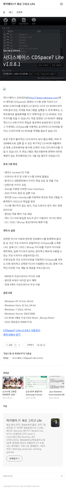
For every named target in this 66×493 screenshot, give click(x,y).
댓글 (5, 406)
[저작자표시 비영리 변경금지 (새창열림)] (41, 345)
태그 (11, 12)
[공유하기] (15, 345)
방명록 (19, 12)
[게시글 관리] (19, 345)
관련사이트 (8, 476)
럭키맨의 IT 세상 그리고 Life (19, 4)
